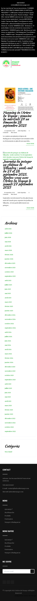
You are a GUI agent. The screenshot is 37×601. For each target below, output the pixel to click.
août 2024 (8, 332)
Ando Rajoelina (22, 130)
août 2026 (8, 229)
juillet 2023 (8, 388)
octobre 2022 (9, 427)
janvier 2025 (9, 311)
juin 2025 (8, 289)
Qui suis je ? (8, 509)
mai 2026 (8, 242)
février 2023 (9, 410)
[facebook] (15, 54)
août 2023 (8, 384)
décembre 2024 (10, 315)
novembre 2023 (10, 371)
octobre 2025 (9, 272)
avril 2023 (8, 401)
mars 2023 (8, 405)
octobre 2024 (9, 324)
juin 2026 (8, 237)
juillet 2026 (8, 233)
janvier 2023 (9, 414)
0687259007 (21, 3)
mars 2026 (8, 250)
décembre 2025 (10, 263)
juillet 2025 (8, 285)
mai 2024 (8, 345)
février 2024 (9, 358)
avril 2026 (8, 246)
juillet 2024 (8, 336)
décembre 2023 (10, 367)
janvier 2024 (9, 362)
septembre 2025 (10, 276)
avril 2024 (8, 349)
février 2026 (9, 255)
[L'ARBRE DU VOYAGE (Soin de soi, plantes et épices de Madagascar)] (11, 61)
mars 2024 (8, 354)
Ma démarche (9, 512)
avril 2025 (8, 298)
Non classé (14, 132)
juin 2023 (8, 392)
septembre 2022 (10, 431)
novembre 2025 (10, 267)
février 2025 (9, 306)
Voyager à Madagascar (12, 522)
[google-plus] (18, 54)
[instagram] (22, 54)
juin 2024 (8, 341)
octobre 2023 (9, 375)
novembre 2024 (10, 319)
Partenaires (9, 519)
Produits (8, 516)
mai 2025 (8, 293)
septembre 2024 (10, 328)
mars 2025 (8, 302)
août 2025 (8, 280)
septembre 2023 (10, 380)
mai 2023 (8, 397)
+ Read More (30, 143)
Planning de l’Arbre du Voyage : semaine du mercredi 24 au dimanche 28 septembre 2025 (17, 119)
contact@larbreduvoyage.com (20, 5)
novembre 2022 (10, 423)
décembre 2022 (10, 418)
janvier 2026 (9, 259)
